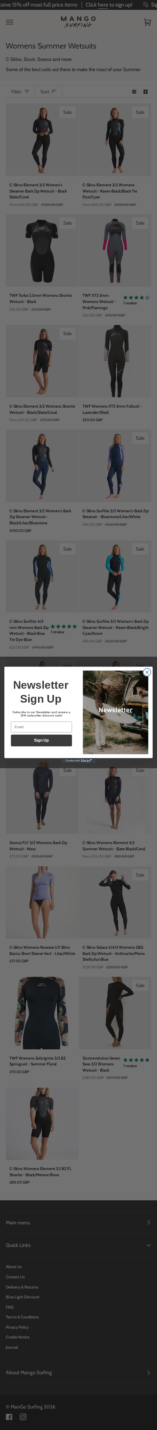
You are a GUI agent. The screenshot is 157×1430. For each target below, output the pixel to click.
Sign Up (41, 740)
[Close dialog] (147, 672)
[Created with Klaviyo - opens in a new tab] (78, 760)
